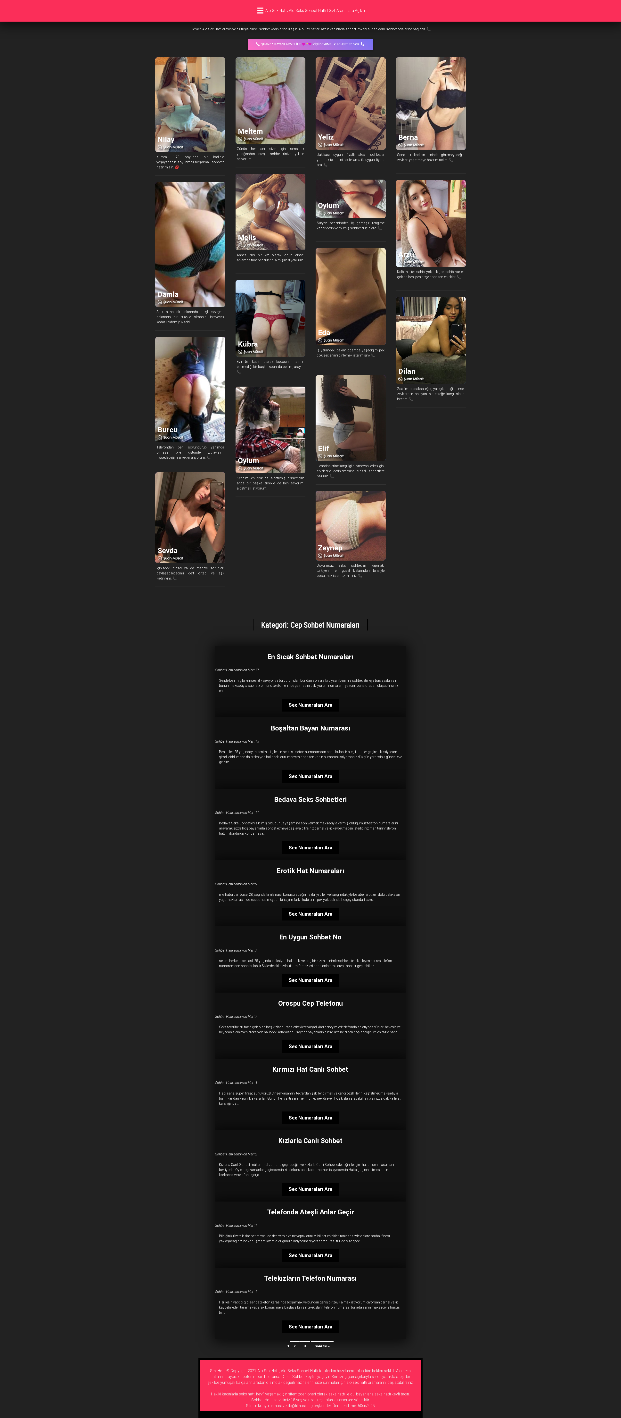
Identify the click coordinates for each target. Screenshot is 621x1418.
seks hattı (336, 1394)
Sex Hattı (217, 1370)
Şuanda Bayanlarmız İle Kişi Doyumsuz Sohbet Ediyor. (311, 44)
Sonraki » (322, 1346)
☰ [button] (260, 10)
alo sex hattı (356, 1382)
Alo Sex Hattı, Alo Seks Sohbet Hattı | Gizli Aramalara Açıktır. (315, 10)
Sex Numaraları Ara (310, 705)
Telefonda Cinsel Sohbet (284, 1376)
